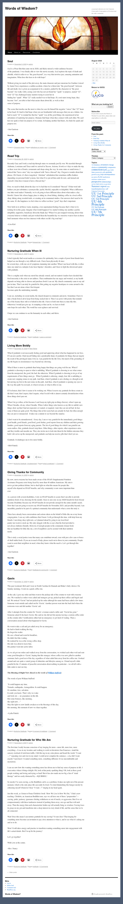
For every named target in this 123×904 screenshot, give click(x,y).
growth (94, 174)
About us (17, 52)
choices (94, 167)
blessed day (37, 242)
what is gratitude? (49, 463)
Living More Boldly (18, 345)
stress (109, 184)
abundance (97, 165)
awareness (104, 164)
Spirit (97, 184)
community (102, 167)
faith (112, 170)
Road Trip (13, 156)
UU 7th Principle (98, 213)
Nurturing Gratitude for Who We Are (29, 740)
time (108, 187)
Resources (26, 52)
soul (45, 147)
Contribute (36, 52)
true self (105, 189)
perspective (96, 181)
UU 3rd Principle (100, 198)
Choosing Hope (19, 147)
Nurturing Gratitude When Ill (24, 251)
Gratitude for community (40, 570)
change (111, 164)
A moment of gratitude (40, 731)
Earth (105, 169)
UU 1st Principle (103, 193)
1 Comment (52, 147)
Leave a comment (45, 337)
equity (108, 170)
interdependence (109, 174)
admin (31, 64)
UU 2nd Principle (102, 196)
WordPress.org (11, 890)
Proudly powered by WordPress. (103, 894)
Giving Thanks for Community (25, 472)
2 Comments (44, 866)
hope (102, 174)
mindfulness (95, 179)
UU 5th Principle (98, 207)
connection (97, 169)
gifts (104, 172)
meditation (106, 177)
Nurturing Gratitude (20, 242)
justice (96, 177)
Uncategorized (32, 463)
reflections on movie (37, 147)
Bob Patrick (33, 348)
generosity (98, 172)
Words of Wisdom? (21, 8)
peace (104, 179)
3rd (92, 165)
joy (92, 177)
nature (100, 179)
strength (105, 184)
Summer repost (99, 186)
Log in (9, 883)
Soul (10, 61)
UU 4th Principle (98, 202)
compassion (112, 167)
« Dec (93, 83)
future (93, 172)
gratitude (36, 337)
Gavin (11, 578)
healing (98, 174)
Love (100, 176)
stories (101, 184)
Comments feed (11, 887)
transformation (97, 189)
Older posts (12, 872)
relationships (106, 181)
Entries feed (10, 885)
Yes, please (97, 128)
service (94, 184)
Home (10, 52)
